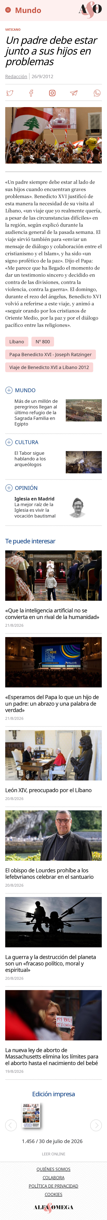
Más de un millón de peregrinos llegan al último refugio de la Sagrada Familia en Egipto (36, 412)
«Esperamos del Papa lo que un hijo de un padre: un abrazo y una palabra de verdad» (52, 703)
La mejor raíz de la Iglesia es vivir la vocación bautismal (34, 510)
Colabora (53, 1177)
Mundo (28, 10)
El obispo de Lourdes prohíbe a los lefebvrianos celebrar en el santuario (49, 873)
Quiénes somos (53, 1169)
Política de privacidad (53, 1186)
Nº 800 (43, 341)
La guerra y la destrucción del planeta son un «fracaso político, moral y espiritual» (50, 963)
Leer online (53, 1154)
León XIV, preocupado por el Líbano (48, 789)
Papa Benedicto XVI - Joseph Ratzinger (50, 354)
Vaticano (12, 30)
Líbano (16, 341)
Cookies (53, 1194)
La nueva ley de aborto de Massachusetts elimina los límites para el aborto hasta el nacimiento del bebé (51, 1056)
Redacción (16, 76)
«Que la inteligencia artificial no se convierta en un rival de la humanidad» (52, 613)
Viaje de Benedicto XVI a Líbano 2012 (49, 367)
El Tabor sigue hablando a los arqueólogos (30, 458)
